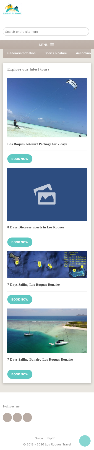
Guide (39, 438)
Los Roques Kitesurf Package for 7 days (37, 144)
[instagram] (27, 417)
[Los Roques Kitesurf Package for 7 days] (46, 107)
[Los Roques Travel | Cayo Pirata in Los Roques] (12, 9)
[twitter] (17, 417)
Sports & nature (56, 53)
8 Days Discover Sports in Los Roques (35, 227)
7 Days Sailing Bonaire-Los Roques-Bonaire (40, 359)
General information (21, 53)
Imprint (52, 438)
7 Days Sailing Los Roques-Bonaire (33, 284)
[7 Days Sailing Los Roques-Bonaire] (46, 264)
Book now (19, 159)
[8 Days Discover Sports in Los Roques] (46, 194)
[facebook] (7, 417)
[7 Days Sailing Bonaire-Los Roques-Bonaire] (46, 330)
